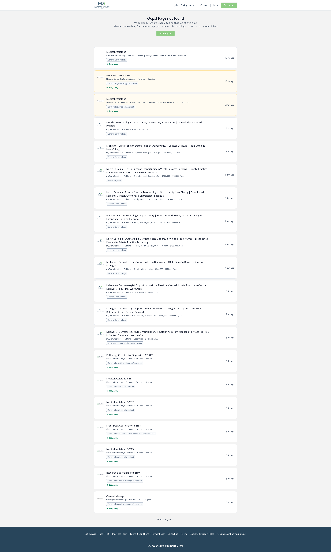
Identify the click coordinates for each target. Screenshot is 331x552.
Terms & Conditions (139, 533)
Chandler (151, 79)
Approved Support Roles (202, 533)
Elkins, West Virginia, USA (144, 222)
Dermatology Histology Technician (122, 83)
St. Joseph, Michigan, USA (144, 152)
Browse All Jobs (164, 519)
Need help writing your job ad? (231, 533)
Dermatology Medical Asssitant (121, 107)
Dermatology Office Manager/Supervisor (125, 363)
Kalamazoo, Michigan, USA (145, 315)
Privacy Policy (158, 533)
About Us (193, 5)
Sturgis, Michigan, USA (143, 269)
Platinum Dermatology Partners (119, 358)
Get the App (90, 533)
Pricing (184, 5)
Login (216, 5)
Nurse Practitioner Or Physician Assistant (125, 343)
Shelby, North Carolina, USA (145, 199)
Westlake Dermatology (116, 55)
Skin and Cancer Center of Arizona (120, 79)
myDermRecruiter (113, 129)
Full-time (132, 55)
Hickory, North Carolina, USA (146, 246)
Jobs (177, 5)
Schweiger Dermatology (116, 499)
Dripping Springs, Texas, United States (154, 55)
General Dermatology (117, 60)
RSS (108, 533)
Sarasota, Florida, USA (143, 129)
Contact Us (172, 533)
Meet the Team (119, 533)
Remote (149, 358)
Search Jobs (165, 33)
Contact (204, 5)
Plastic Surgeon (114, 180)
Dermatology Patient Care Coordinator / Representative (131, 433)
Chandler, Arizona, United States (161, 102)
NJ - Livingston (145, 499)
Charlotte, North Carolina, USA (146, 176)
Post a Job (229, 5)
